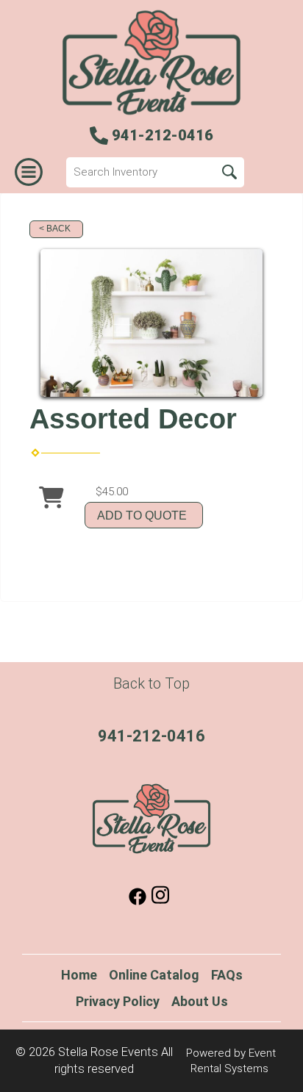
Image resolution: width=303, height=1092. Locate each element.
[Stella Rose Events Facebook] (137, 901)
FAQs (227, 975)
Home (79, 975)
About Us (199, 1001)
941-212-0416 (151, 736)
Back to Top (151, 683)
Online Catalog (154, 975)
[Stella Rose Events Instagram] (160, 901)
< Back (55, 228)
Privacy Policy (118, 1001)
